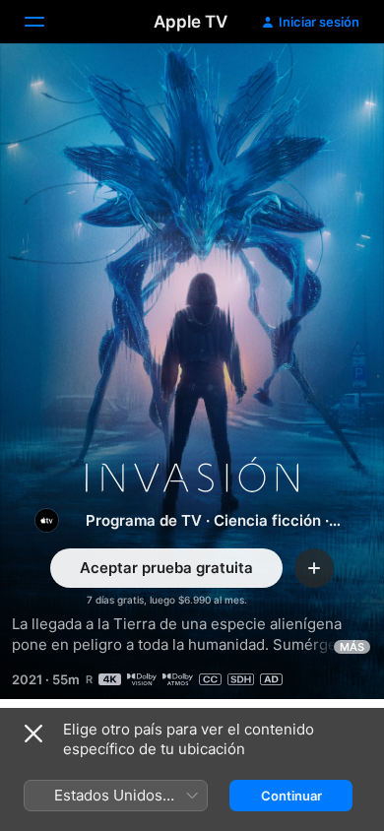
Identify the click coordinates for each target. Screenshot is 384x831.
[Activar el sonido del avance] (331, 82)
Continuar (291, 795)
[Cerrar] (33, 733)
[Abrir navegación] (46, 21)
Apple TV (190, 22)
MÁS (352, 647)
